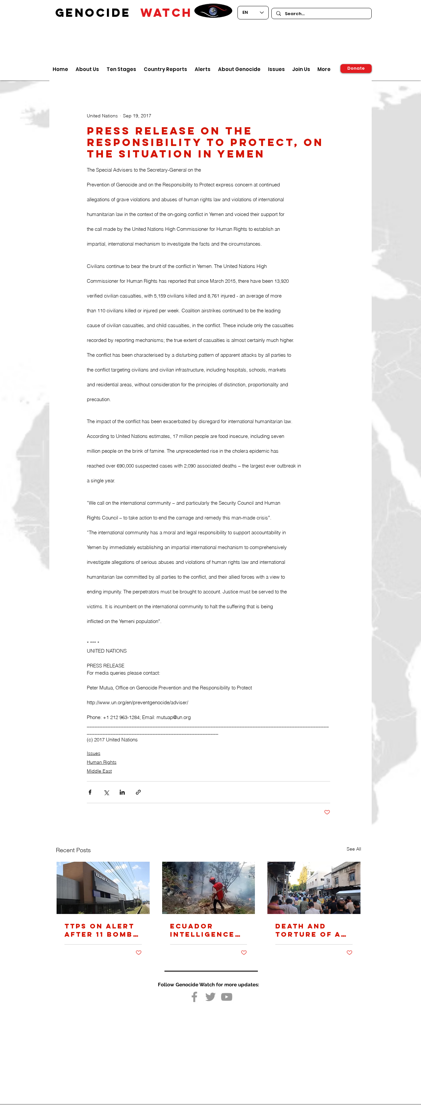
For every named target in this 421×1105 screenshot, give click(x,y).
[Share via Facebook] (90, 792)
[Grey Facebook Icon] (194, 997)
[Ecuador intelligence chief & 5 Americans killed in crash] (208, 888)
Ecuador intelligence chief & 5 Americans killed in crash (202, 930)
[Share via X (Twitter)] (106, 792)
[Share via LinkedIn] (122, 792)
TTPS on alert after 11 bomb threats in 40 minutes (99, 930)
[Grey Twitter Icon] (210, 997)
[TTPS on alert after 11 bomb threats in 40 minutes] (103, 888)
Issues (93, 753)
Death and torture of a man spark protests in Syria (308, 930)
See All (354, 849)
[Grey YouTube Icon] (227, 997)
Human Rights (101, 762)
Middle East (99, 771)
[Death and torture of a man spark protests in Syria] (313, 888)
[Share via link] (138, 792)
